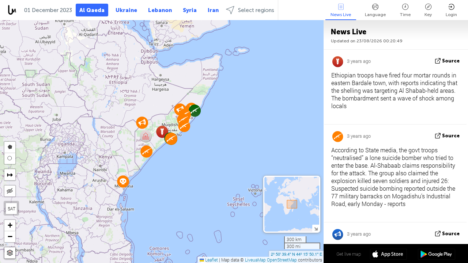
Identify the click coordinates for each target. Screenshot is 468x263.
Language (375, 14)
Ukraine (126, 10)
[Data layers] (9, 253)
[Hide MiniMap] (315, 228)
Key (428, 14)
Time (405, 14)
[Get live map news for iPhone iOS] (388, 255)
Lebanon (160, 10)
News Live (341, 14)
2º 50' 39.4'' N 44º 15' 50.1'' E (296, 254)
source (451, 61)
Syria (190, 10)
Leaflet (211, 260)
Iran (213, 10)
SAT (11, 208)
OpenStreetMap (282, 260)
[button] (146, 136)
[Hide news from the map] (9, 191)
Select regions (256, 10)
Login (451, 14)
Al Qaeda (92, 10)
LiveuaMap (255, 260)
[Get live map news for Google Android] (436, 255)
